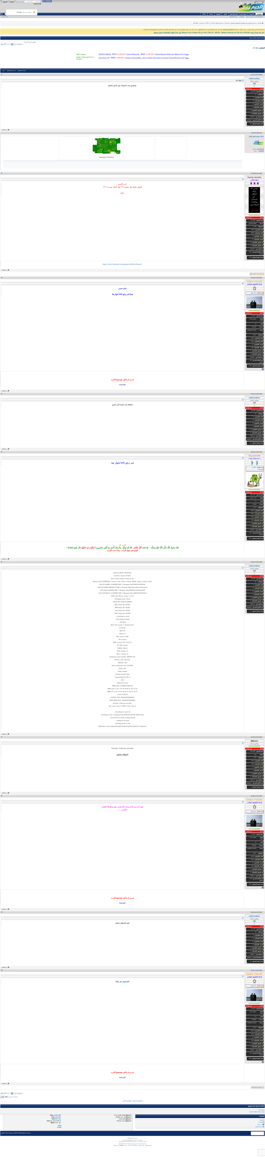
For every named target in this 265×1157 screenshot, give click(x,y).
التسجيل (5, 1)
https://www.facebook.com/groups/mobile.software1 (122, 264)
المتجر (225, 14)
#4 (1, 393)
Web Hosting (9, 1133)
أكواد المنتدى (57, 1115)
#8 (1, 795)
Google (260, 1122)
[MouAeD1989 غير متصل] (254, 480)
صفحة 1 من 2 (17, 44)
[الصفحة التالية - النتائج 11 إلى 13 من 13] (8, 44)
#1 (1, 74)
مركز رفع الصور (234, 14)
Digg (261, 1120)
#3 (1, 277)
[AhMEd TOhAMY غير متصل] (254, 302)
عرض (3, 70)
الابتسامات (58, 1117)
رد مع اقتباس (4, 129)
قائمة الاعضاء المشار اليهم (256, 38)
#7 (1, 737)
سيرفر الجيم (243, 14)
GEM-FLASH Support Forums (22, 1133)
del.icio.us (259, 1124)
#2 (1, 173)
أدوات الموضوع (21, 70)
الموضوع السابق (137, 1100)
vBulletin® (130, 1140)
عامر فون (253, 293)
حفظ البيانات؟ (36, 4)
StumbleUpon (258, 1127)
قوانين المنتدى (59, 1126)
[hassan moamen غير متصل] (254, 200)
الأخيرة (4, 44)
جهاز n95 (255, 48)
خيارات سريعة (249, 17)
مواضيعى (241, 17)
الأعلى (2, 1097)
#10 (2, 970)
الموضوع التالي (127, 1100)
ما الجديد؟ (251, 14)
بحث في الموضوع (11, 70)
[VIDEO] (58, 1121)
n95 (260, 1110)
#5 (1, 451)
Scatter (211, 14)
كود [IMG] (58, 1119)
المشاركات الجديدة (258, 17)
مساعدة (12, 1)
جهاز (262, 1110)
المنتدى (259, 14)
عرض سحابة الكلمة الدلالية (257, 1112)
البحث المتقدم (4, 17)
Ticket (204, 14)
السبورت (218, 14)
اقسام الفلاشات (233, 17)
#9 (1, 912)
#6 (1, 561)
